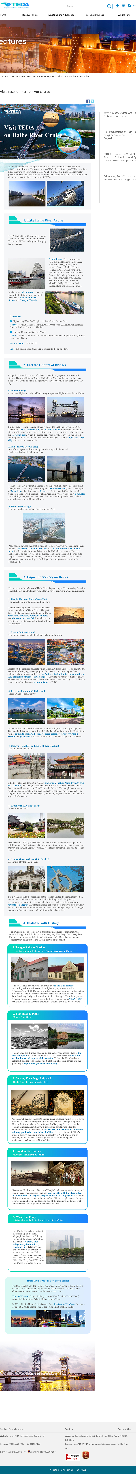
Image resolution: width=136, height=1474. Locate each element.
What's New (124, 14)
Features (31, 76)
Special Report (46, 76)
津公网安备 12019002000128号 (43, 1452)
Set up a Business (95, 14)
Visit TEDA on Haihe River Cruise (72, 76)
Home (3, 14)
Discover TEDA (30, 14)
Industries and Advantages (62, 14)
